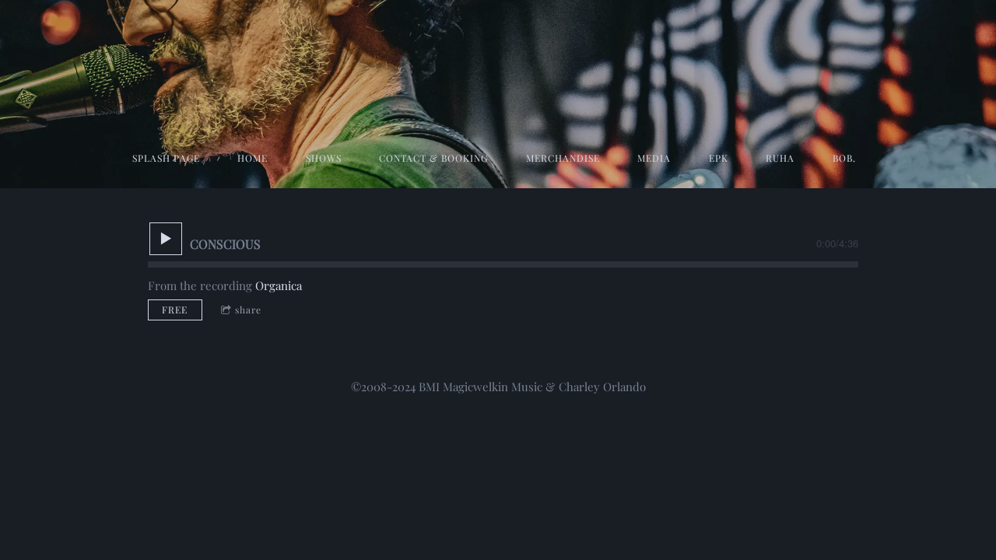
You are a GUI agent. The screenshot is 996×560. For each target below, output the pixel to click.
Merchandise (563, 158)
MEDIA (654, 158)
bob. (844, 158)
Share (248, 309)
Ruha (780, 158)
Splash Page (166, 158)
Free (175, 309)
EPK (718, 158)
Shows (324, 158)
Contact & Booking (433, 158)
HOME (252, 158)
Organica (278, 285)
